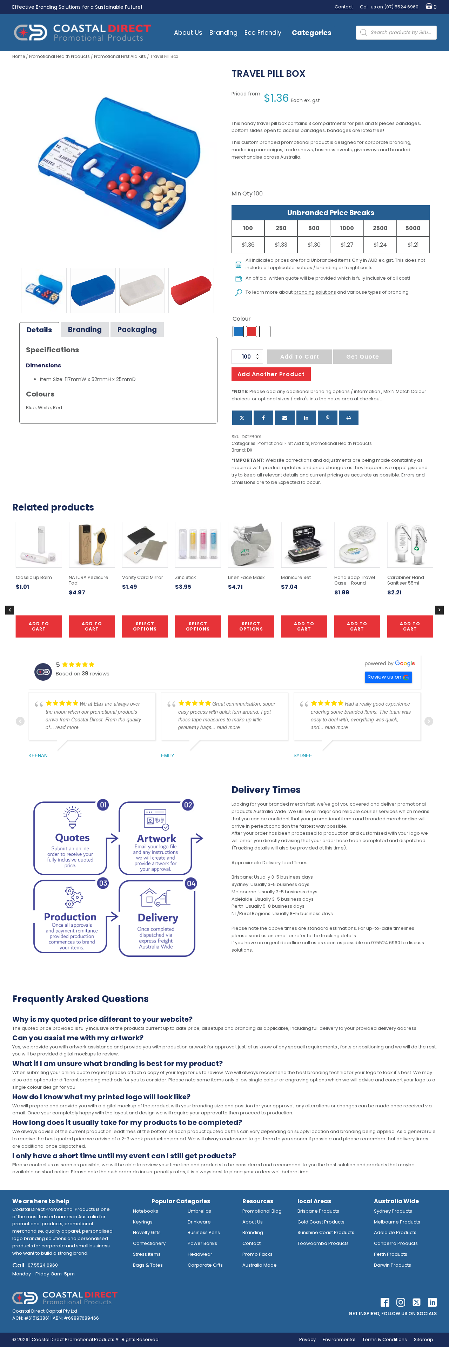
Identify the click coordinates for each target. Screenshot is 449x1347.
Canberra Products (396, 1243)
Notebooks (145, 1211)
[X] (242, 418)
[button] (429, 7)
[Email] (285, 418)
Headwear (200, 1254)
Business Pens (204, 1232)
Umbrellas (199, 1211)
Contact (344, 7)
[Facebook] (263, 418)
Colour (242, 319)
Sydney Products (393, 1211)
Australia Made (259, 1265)
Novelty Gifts (147, 1232)
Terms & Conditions (384, 1339)
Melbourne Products (397, 1222)
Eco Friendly (262, 32)
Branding (223, 32)
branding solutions (315, 292)
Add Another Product (271, 374)
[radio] (238, 331)
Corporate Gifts (205, 1265)
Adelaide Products (395, 1232)
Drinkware (199, 1222)
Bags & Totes (148, 1265)
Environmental (339, 1339)
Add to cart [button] (304, 626)
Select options (198, 626)
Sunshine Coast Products (325, 1232)
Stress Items (147, 1254)
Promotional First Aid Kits (120, 56)
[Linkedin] (306, 418)
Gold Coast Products (320, 1222)
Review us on (384, 676)
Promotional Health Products (59, 56)
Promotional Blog (262, 1211)
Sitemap (423, 1339)
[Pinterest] (327, 418)
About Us (188, 32)
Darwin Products (392, 1265)
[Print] (348, 418)
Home (18, 56)
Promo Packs (257, 1254)
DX (249, 450)
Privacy (307, 1339)
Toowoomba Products (323, 1243)
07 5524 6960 (43, 1265)
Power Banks (202, 1243)
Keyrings (143, 1222)
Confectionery (149, 1243)
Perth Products (390, 1254)
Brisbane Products (318, 1211)
